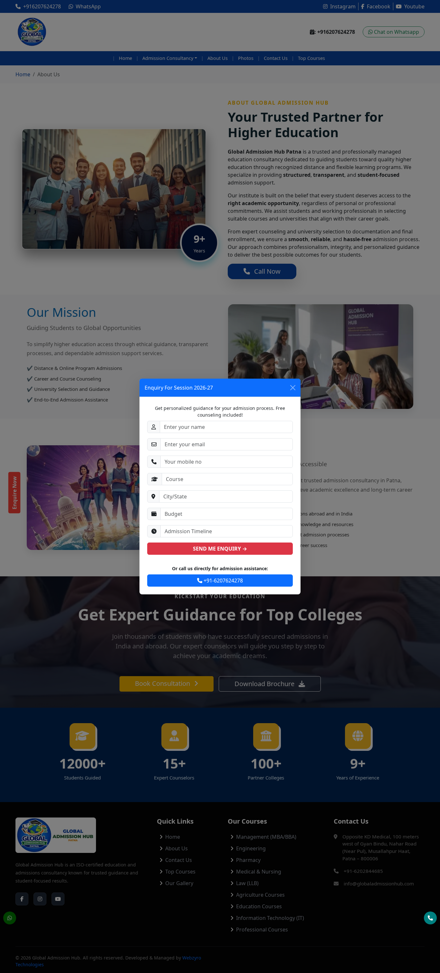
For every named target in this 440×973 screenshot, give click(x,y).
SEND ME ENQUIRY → (220, 548)
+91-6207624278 (222, 580)
